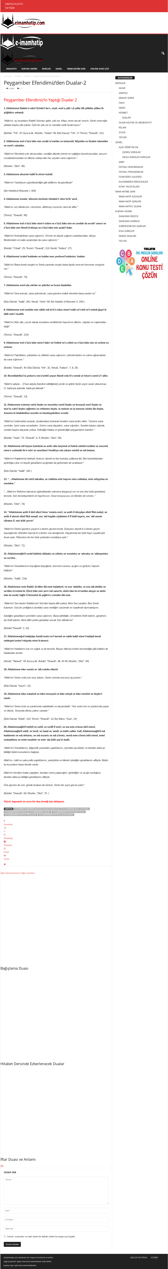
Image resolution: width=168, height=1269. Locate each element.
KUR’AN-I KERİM (29, 68)
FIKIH (121, 103)
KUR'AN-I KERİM (123, 211)
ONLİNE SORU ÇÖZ (99, 68)
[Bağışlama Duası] (56, 919)
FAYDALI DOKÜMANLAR (131, 167)
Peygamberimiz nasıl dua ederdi (76, 809)
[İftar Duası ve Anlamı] (56, 1110)
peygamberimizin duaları (39, 812)
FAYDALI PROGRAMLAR (131, 172)
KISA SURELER (126, 231)
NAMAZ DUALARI (127, 236)
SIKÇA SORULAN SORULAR (136, 157)
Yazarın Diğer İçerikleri (24, 873)
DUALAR (27, 76)
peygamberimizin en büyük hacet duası (68, 812)
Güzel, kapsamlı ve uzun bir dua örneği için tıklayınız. (34, 801)
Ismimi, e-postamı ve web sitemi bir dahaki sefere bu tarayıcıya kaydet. (41, 1236)
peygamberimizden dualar (16, 812)
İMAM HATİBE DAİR (76, 68)
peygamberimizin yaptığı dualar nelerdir (56, 815)
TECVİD (123, 241)
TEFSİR (122, 137)
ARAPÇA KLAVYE (14, 4)
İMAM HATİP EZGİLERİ (130, 196)
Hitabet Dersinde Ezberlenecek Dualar (32, 1063)
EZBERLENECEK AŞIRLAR (132, 226)
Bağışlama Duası (14, 968)
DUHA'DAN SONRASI (129, 221)
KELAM (122, 127)
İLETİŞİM (9, 8)
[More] (56, 864)
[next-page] (2, 1166)
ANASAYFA (11, 68)
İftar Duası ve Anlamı (18, 1159)
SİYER (122, 132)
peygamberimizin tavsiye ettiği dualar (20, 815)
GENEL (59, 68)
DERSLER (46, 68)
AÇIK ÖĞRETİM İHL (128, 147)
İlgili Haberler (6, 873)
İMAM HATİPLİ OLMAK (130, 206)
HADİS (122, 108)
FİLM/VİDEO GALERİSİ (130, 177)
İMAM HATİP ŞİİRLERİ (130, 201)
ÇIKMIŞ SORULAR (131, 152)
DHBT (122, 162)
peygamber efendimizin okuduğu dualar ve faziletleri (37, 809)
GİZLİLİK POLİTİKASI (138, 1257)
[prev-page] (1, 1166)
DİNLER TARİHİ (126, 98)
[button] (163, 53)
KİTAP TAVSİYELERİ (129, 187)
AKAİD (122, 88)
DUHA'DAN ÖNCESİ (128, 216)
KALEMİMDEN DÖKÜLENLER (133, 182)
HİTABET (17, 76)
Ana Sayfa (7, 76)
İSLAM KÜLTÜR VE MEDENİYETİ (135, 122)
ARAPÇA (123, 93)
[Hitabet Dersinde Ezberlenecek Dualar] (56, 1015)
